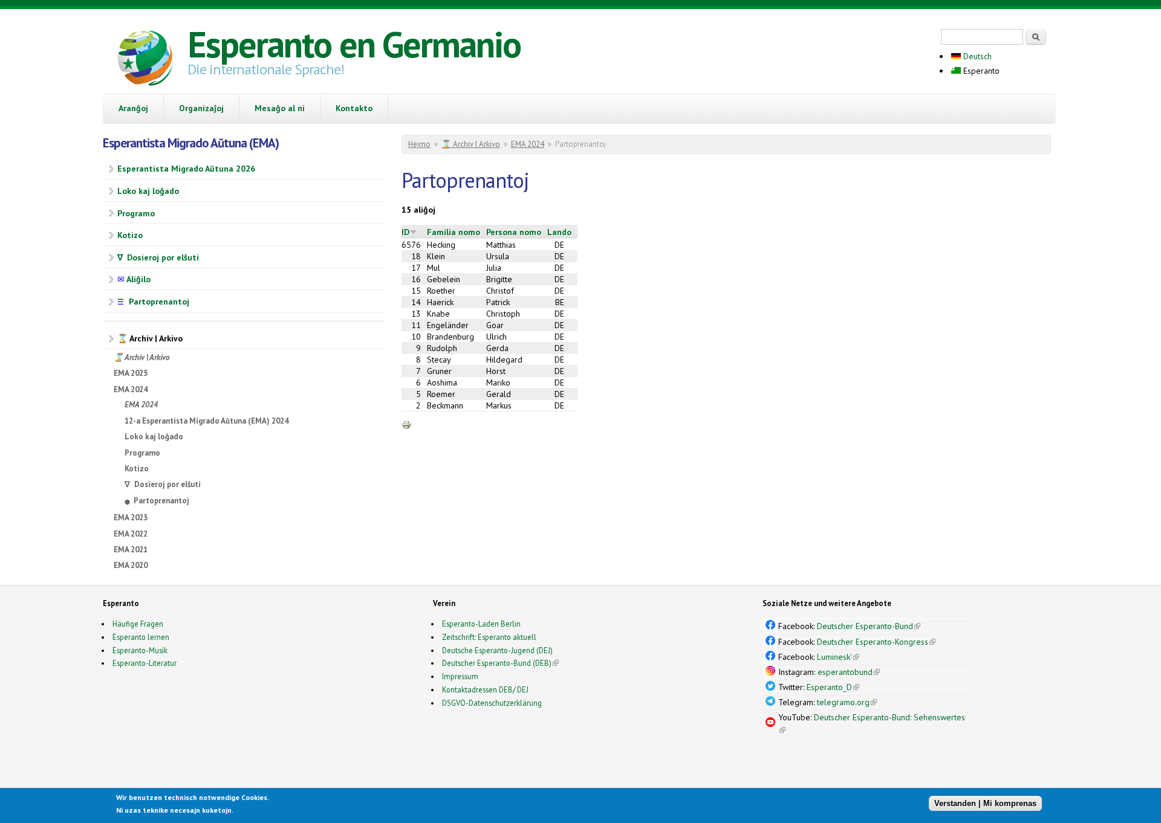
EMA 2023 (131, 517)
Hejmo (419, 144)
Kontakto (354, 108)
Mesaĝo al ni (280, 108)
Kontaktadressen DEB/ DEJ (485, 689)
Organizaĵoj (201, 108)
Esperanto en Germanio (354, 44)
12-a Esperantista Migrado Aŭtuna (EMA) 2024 (206, 421)
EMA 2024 (131, 389)
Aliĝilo (134, 279)
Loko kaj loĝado (148, 191)
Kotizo (130, 235)
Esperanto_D (833, 687)
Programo (136, 213)
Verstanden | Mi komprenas (985, 803)
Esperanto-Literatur (144, 663)
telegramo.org (847, 702)
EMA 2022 (131, 534)
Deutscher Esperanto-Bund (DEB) (496, 663)
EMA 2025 (131, 373)
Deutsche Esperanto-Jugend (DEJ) (497, 650)
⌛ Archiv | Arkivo (150, 338)
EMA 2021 (131, 549)
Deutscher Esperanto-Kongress (876, 641)
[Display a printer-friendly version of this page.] (406, 424)
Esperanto (980, 70)
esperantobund (849, 671)
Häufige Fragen (137, 623)
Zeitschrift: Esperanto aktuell (489, 637)
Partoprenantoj (153, 301)
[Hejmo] (145, 60)
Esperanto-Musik (139, 650)
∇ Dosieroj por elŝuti (158, 257)
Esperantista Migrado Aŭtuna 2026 (186, 168)
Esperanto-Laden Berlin (481, 623)
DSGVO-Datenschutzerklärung (492, 703)
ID (405, 232)
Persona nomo (513, 232)
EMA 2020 (131, 565)
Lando (559, 232)
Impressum (460, 676)
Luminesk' (838, 656)
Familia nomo (453, 232)
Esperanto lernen (140, 637)
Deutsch (976, 56)
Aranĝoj (133, 108)
